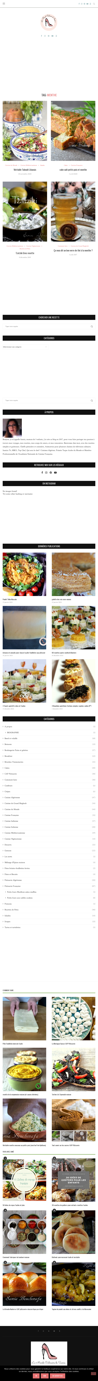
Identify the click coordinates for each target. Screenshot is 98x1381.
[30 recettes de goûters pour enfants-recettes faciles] (73, 1180)
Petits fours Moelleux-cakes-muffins (51, 892)
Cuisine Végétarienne (50, 839)
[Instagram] (81, 4)
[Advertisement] (49, 67)
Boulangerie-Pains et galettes (50, 750)
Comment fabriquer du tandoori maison (16, 1257)
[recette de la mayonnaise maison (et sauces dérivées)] (24, 1069)
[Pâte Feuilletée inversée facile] (24, 1018)
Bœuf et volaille (50, 738)
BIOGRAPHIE (51, 732)
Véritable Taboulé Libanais (25, 169)
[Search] (94, 4)
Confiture (50, 785)
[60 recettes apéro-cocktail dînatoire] (73, 627)
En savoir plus (57, 1376)
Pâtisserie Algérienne (50, 880)
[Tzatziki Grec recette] (25, 212)
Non (44, 1376)
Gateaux (50, 850)
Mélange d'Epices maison (50, 862)
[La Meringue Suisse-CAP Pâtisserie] (73, 1018)
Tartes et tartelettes (50, 927)
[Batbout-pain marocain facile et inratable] (73, 1232)
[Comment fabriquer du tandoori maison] (24, 1232)
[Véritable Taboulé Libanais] (25, 131)
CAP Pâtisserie (50, 774)
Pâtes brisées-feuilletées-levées (50, 868)
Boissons (50, 744)
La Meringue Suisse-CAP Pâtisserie (63, 1043)
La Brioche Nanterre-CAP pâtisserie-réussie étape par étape (23, 1309)
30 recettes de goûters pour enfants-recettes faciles (70, 1205)
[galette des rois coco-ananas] (73, 574)
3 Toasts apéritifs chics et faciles (14, 706)
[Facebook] (79, 4)
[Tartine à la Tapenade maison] (73, 1069)
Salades (50, 915)
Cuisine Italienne (50, 827)
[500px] (90, 4)
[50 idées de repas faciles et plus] (24, 1180)
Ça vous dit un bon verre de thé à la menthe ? (73, 250)
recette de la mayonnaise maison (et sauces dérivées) (20, 1094)
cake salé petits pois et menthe (73, 169)
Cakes (50, 768)
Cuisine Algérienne (50, 797)
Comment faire (50, 779)
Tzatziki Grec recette (25, 253)
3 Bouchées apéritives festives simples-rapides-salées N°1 (71, 706)
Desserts (50, 844)
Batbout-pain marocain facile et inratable (66, 1257)
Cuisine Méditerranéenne (50, 833)
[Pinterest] (84, 4)
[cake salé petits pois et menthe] (73, 131)
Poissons (50, 904)
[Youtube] (87, 4)
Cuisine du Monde (50, 809)
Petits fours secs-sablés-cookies (51, 898)
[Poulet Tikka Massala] (24, 574)
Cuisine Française (50, 815)
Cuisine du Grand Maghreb (50, 803)
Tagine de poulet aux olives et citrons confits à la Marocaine (71, 1309)
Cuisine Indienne (50, 821)
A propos (50, 726)
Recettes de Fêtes (50, 909)
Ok (36, 1376)
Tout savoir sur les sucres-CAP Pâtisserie (65, 1145)
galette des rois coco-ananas (61, 599)
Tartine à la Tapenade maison (61, 1094)
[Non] (93, 1373)
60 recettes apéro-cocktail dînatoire (64, 652)
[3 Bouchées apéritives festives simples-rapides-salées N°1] (73, 681)
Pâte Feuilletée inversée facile (13, 1043)
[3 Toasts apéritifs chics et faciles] (24, 681)
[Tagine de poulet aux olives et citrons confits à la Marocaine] (73, 1284)
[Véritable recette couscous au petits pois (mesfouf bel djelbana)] (24, 1120)
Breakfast (50, 756)
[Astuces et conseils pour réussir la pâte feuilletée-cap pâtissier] (24, 627)
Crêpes (50, 791)
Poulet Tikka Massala (10, 599)
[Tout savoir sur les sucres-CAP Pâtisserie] (73, 1120)
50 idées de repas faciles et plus (14, 1205)
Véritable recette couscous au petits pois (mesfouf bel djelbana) (24, 1145)
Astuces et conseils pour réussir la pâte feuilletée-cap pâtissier (24, 652)
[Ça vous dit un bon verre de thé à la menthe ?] (73, 212)
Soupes (50, 921)
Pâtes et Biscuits (50, 874)
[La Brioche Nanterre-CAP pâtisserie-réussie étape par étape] (24, 1284)
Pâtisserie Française (50, 886)
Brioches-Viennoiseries (50, 762)
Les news (50, 856)
